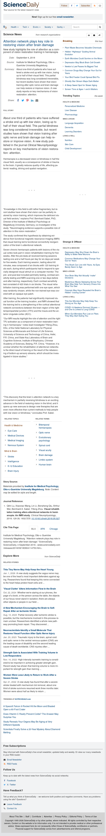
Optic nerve (44, 432)
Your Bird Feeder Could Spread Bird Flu (82, 77)
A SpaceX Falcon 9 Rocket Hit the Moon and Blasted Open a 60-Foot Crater (29, 708)
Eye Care (12, 430)
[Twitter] (22, 100)
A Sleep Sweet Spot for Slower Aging (81, 85)
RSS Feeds (12, 763)
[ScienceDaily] (21, 4)
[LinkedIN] (32, 100)
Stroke (11, 456)
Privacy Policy (61, 816)
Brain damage (46, 455)
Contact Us (12, 808)
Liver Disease (71, 110)
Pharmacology (71, 114)
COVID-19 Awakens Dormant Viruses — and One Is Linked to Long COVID (82, 308)
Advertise (48, 816)
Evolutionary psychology (45, 439)
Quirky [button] (60, 27)
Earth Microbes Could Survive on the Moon (83, 58)
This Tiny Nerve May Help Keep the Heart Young (28, 569)
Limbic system (46, 459)
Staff (27, 816)
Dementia (69, 127)
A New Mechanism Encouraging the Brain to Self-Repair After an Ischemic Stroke (29, 609)
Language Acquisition (74, 123)
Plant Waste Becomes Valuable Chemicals (83, 47)
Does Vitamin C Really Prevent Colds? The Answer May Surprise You (31, 715)
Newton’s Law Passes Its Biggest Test (81, 66)
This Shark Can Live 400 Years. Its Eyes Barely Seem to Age (82, 265)
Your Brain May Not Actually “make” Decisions (80, 276)
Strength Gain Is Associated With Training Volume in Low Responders (30, 654)
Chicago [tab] (54, 528)
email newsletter (65, 16)
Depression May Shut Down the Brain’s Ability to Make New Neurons (82, 253)
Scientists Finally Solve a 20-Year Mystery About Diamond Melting (31, 731)
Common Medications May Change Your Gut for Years (82, 259)
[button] (89, 35)
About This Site (16, 816)
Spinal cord (44, 445)
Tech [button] (25, 27)
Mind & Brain (10, 451)
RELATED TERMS (42, 419)
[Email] (37, 100)
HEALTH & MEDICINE (71, 102)
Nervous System (16, 445)
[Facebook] (18, 100)
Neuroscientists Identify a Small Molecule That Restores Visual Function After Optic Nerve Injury (29, 632)
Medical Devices (16, 435)
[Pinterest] (27, 100)
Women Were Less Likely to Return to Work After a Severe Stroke (29, 676)
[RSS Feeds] (94, 5)
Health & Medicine (13, 425)
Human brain (45, 464)
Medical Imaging (16, 440)
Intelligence (13, 461)
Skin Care (69, 144)
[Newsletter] (100, 5)
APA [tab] (42, 528)
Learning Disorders (73, 131)
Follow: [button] (64, 5)
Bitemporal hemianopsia (45, 426)
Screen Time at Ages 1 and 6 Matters (81, 89)
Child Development (73, 148)
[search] (100, 27)
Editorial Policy (76, 816)
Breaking (67, 40)
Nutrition (68, 140)
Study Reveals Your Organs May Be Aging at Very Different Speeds (27, 723)
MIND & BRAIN (69, 119)
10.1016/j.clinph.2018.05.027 (45, 518)
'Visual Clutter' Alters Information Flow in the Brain (29, 588)
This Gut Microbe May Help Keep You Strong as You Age (81, 302)
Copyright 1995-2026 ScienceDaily (20, 820)
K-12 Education (15, 466)
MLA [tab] (33, 528)
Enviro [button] (36, 27)
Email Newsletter (14, 759)
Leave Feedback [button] (14, 804)
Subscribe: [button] (85, 5)
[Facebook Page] (71, 5)
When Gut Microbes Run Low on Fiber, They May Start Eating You (82, 314)
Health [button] (14, 27)
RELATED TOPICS (11, 419)
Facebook (11, 780)
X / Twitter (11, 784)
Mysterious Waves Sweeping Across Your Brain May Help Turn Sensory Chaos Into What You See (83, 283)
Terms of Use (91, 816)
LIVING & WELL (69, 135)
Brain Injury (13, 470)
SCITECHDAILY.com (23, 699)
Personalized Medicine (75, 106)
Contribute (36, 816)
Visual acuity (45, 450)
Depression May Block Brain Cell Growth (82, 62)
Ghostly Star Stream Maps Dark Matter (82, 81)
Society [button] (48, 27)
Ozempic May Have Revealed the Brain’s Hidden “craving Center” (83, 291)
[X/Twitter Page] (77, 5)
